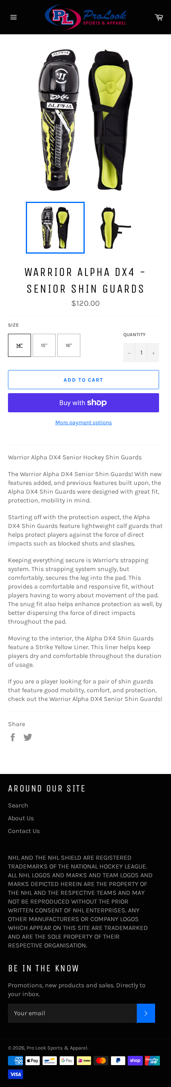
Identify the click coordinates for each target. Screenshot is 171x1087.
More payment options (83, 422)
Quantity (134, 334)
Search (18, 805)
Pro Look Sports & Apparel (57, 1048)
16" (69, 345)
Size (13, 325)
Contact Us (24, 831)
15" (44, 345)
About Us (21, 818)
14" (19, 345)
